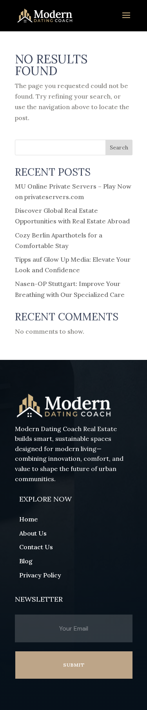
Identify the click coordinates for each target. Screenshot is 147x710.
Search (119, 147)
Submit (74, 665)
